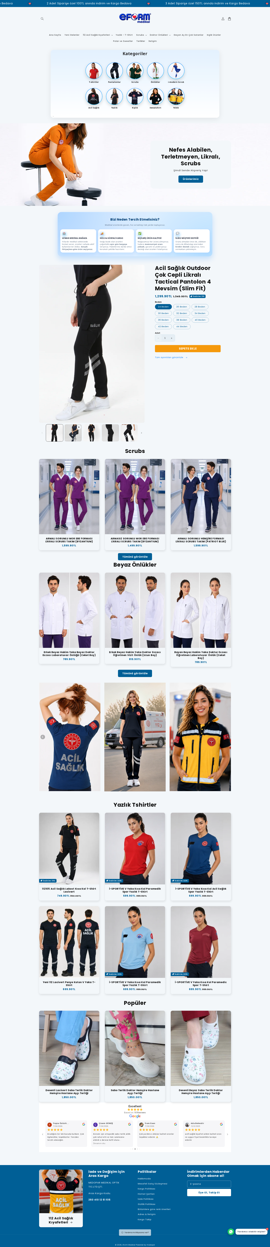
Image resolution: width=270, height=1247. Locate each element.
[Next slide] (227, 737)
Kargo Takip (144, 1219)
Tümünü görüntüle (135, 556)
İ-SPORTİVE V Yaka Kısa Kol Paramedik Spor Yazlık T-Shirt (135, 890)
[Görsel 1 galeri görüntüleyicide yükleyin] (54, 432)
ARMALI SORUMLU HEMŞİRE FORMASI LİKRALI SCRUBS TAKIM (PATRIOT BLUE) (201, 540)
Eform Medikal (129, 1245)
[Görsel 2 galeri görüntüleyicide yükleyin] (91, 432)
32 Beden (181, 313)
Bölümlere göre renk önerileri (154, 1209)
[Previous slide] (42, 737)
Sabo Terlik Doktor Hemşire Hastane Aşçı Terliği (135, 1092)
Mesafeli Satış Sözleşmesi (152, 1183)
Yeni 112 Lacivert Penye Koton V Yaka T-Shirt (69, 984)
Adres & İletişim (147, 1214)
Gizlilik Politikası (146, 1204)
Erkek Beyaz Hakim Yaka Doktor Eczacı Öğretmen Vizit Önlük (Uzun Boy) (135, 654)
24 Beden (163, 306)
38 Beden (181, 320)
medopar (151, 1245)
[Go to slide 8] (135, 1148)
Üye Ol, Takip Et (209, 1192)
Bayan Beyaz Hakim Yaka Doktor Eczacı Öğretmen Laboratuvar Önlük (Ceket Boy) (200, 655)
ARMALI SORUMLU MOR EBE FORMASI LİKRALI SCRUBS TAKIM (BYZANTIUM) (69, 540)
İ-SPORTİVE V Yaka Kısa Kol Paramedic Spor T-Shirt (201, 984)
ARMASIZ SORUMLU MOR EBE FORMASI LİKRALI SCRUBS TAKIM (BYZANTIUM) (135, 540)
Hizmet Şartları (146, 1194)
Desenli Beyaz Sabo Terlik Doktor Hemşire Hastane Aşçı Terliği (201, 1092)
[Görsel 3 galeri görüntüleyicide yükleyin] (110, 432)
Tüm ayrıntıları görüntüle (169, 357)
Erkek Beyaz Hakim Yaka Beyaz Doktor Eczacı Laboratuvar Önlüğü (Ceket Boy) (69, 654)
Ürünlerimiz (191, 179)
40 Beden (200, 320)
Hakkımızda (144, 1178)
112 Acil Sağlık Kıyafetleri (61, 1220)
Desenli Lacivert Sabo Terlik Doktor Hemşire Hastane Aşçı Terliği (69, 1092)
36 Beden (163, 320)
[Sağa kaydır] (141, 433)
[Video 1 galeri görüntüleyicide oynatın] (73, 432)
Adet (157, 333)
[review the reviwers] (221, 1125)
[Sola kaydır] (42, 433)
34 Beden (200, 313)
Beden (158, 302)
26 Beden (181, 306)
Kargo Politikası (146, 1188)
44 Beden (181, 326)
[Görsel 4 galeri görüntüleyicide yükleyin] (129, 432)
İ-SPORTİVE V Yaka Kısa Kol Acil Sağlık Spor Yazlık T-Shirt (201, 890)
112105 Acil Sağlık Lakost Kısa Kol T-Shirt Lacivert (69, 890)
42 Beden (163, 326)
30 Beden (163, 313)
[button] (42, 18)
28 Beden (200, 306)
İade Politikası (146, 1199)
